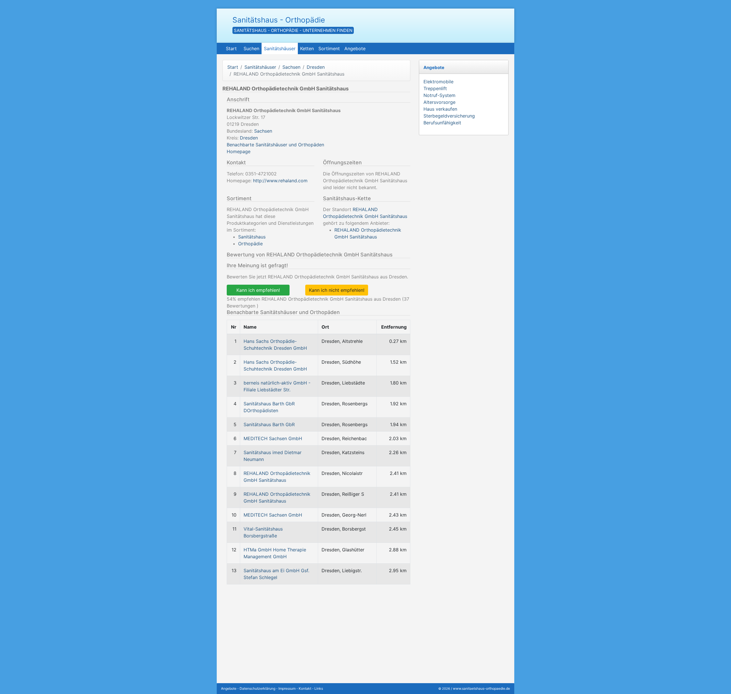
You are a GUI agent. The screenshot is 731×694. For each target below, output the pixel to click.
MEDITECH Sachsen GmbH (273, 438)
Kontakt (305, 688)
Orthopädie (250, 243)
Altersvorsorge (439, 102)
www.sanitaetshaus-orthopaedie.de (481, 688)
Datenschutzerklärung (257, 688)
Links (318, 688)
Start (231, 48)
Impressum (287, 688)
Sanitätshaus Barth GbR (269, 424)
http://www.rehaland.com (280, 180)
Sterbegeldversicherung (449, 116)
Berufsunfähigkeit (442, 123)
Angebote (355, 48)
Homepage (238, 151)
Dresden (316, 67)
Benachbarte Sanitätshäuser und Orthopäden (275, 144)
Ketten (307, 48)
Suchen (251, 48)
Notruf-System (439, 95)
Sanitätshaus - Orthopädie (278, 19)
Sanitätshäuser (280, 48)
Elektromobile (438, 81)
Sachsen (291, 67)
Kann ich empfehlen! (258, 290)
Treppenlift (435, 88)
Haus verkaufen (440, 109)
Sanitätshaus (252, 237)
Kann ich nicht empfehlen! (336, 290)
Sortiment (329, 48)
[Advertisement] (316, 629)
